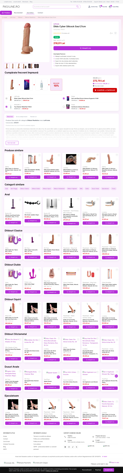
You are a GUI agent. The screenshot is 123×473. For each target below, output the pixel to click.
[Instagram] (69, 447)
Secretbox (30, 13)
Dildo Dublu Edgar (29, 284)
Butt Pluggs (14, 188)
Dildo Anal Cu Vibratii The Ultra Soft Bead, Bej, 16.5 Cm (90, 215)
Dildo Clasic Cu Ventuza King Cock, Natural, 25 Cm (90, 250)
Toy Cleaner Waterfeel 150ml (23, 107)
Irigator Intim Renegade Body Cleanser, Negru (11, 382)
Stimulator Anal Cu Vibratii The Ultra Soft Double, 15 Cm (109, 215)
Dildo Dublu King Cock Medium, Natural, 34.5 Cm (90, 285)
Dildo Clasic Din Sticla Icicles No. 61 (108, 351)
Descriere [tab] (10, 116)
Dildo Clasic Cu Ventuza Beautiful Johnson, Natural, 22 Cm (109, 170)
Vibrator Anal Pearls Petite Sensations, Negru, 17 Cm (51, 215)
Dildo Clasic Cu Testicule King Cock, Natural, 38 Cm (70, 250)
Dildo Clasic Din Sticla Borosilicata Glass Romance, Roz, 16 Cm (50, 352)
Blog (31, 1)
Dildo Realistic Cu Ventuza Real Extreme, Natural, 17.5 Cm (90, 170)
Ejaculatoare (105, 188)
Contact (40, 13)
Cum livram (6, 441)
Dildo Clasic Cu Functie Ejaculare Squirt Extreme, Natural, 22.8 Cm (32, 319)
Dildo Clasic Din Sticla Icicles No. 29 (69, 350)
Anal (6, 188)
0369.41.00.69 (77, 1)
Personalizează (86, 470)
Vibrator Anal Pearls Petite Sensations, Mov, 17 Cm (12, 215)
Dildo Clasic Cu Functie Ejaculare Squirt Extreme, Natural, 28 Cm (51, 319)
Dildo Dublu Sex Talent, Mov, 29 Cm (11, 250)
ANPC (5, 449)
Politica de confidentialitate (41, 439)
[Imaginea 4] (24, 66)
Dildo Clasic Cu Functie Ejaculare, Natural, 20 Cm (109, 415)
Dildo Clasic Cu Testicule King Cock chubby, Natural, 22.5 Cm (109, 250)
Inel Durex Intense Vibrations (80, 107)
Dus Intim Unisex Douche (70, 382)
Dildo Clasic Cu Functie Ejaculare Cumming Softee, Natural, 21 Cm (109, 319)
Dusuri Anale (95, 188)
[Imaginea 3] (18, 66)
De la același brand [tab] (21, 116)
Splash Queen (48, 381)
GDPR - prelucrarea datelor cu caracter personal (45, 448)
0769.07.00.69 (87, 1)
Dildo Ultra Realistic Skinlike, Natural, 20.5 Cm (32, 170)
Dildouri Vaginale (72, 188)
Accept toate (109, 470)
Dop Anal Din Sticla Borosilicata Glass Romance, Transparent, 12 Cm (90, 353)
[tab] (92, 6)
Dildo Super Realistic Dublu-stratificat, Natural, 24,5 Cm (52, 170)
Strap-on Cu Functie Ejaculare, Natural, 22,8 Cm (90, 320)
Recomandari (18, 13)
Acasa (5, 436)
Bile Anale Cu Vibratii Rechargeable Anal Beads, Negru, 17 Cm (70, 216)
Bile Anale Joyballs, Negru (32, 215)
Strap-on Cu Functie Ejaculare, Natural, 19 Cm (70, 320)
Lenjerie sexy (8, 1)
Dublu (87, 188)
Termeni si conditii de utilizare (42, 436)
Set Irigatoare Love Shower (90, 382)
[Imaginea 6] (36, 66)
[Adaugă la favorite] (115, 33)
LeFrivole (56, 24)
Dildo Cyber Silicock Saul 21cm (23, 98)
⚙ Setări (104, 456)
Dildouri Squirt (47, 188)
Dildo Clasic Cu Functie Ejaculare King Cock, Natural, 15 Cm (11, 319)
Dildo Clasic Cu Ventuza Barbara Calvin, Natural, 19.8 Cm (13, 170)
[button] (6, 13)
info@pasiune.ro (100, 442)
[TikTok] (72, 447)
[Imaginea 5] (30, 66)
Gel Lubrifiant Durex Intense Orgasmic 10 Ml (84, 98)
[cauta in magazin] (77, 6)
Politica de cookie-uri (52, 470)
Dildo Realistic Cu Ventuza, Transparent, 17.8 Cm (70, 170)
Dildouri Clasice (24, 188)
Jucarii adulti (17, 1)
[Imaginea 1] (6, 66)
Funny (113, 188)
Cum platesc (37, 444)
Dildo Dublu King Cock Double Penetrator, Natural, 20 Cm (51, 284)
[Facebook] (65, 447)
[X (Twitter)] (76, 447)
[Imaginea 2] (12, 66)
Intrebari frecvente (8, 444)
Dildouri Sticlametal (59, 188)
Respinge (98, 470)
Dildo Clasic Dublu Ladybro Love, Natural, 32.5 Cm (109, 285)
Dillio (81, 188)
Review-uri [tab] (33, 116)
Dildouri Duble (36, 188)
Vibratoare (25, 1)
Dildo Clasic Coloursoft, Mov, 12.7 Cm (31, 250)
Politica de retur (38, 441)
